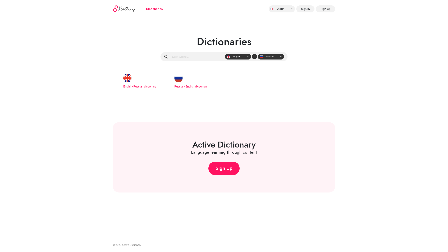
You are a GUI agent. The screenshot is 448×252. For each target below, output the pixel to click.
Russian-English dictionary (191, 86)
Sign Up (326, 9)
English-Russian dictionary (139, 86)
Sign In (305, 9)
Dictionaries (154, 9)
